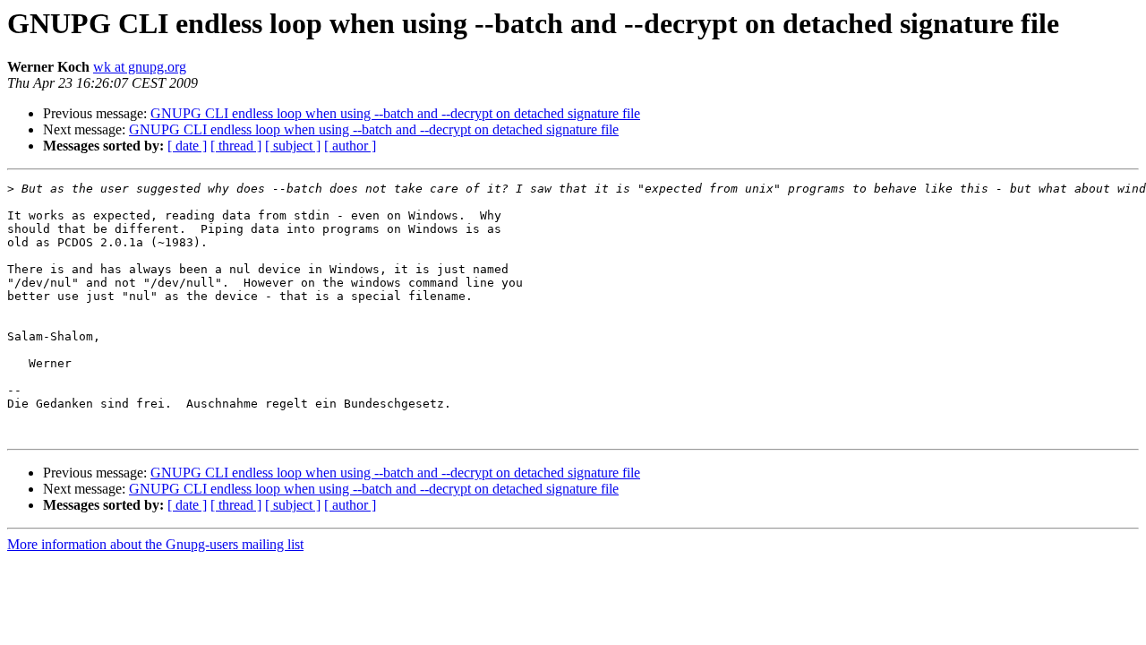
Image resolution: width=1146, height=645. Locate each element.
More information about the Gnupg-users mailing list (155, 544)
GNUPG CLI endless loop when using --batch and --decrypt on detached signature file (395, 113)
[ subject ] (293, 145)
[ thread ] (235, 145)
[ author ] (350, 145)
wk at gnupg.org (139, 66)
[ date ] (187, 145)
